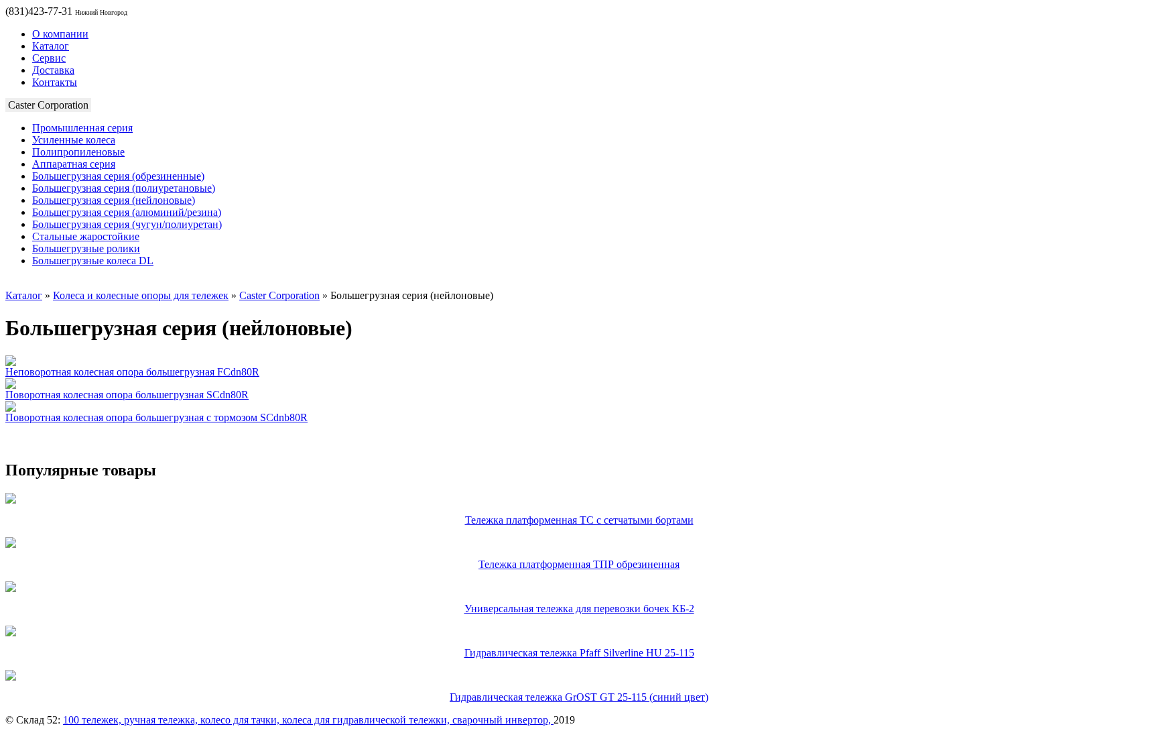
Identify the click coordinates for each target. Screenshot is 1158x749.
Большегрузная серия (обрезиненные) (118, 176)
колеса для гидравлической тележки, (367, 720)
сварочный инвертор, (503, 720)
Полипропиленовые (78, 152)
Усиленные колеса (73, 140)
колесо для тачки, (241, 720)
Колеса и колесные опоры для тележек (141, 295)
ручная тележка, (162, 720)
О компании (60, 34)
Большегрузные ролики (86, 248)
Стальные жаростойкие (85, 236)
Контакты (54, 82)
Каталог (50, 46)
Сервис (49, 58)
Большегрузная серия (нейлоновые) (113, 200)
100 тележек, (93, 720)
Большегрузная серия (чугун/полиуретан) (127, 224)
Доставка (53, 70)
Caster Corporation (279, 295)
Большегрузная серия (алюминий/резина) (126, 212)
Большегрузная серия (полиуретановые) (123, 188)
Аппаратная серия (73, 164)
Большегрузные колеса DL (92, 260)
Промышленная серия (82, 127)
